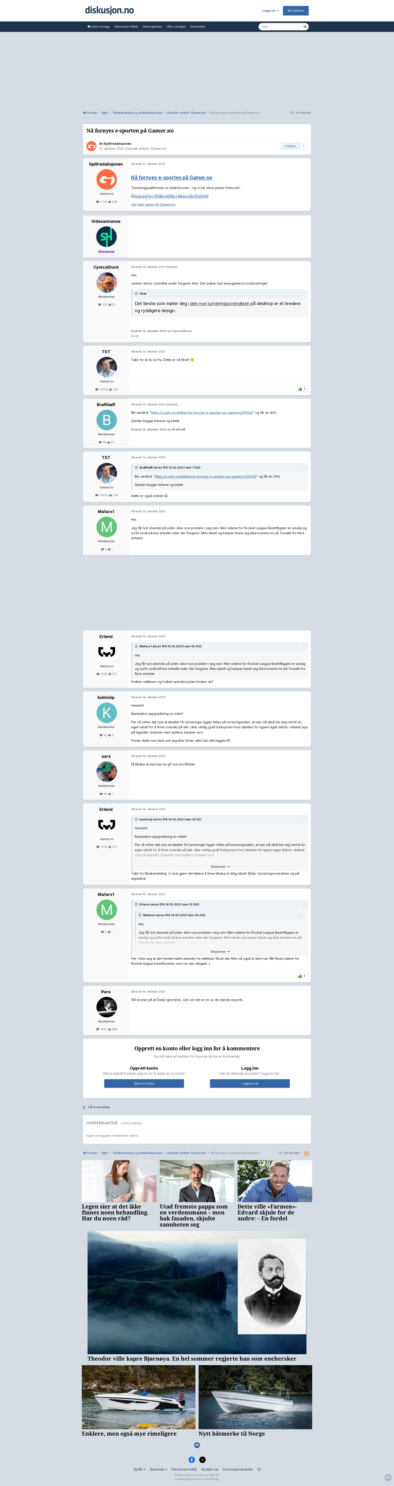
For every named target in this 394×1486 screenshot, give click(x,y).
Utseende (157, 1469)
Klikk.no (214, 1475)
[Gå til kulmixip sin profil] (106, 713)
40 (105, 794)
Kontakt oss (210, 1469)
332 (105, 304)
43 (105, 735)
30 (104, 442)
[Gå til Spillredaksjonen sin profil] (91, 146)
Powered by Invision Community (197, 1479)
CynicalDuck (106, 267)
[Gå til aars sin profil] (106, 771)
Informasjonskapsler (238, 1469)
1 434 (103, 674)
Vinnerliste (197, 26)
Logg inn (269, 10)
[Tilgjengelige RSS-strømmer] (306, 1153)
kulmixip (106, 697)
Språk (138, 1469)
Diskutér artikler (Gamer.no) (146, 148)
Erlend (106, 636)
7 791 (103, 201)
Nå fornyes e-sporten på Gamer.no (171, 177)
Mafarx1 (106, 511)
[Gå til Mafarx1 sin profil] (106, 527)
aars (106, 756)
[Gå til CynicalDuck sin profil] (106, 282)
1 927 (103, 1029)
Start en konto (144, 1083)
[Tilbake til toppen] (197, 1445)
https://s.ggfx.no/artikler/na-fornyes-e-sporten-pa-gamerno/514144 (202, 413)
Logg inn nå (250, 1083)
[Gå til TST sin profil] (106, 367)
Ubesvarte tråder (126, 26)
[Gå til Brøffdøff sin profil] (106, 420)
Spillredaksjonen (117, 143)
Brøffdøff (106, 404)
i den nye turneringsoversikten (218, 303)
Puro (106, 991)
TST (106, 351)
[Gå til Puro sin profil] (106, 1007)
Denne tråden (288, 26)
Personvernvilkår (184, 1469)
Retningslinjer (152, 26)
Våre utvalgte (176, 26)
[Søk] (305, 26)
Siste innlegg (100, 26)
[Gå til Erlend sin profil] (106, 652)
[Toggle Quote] (137, 293)
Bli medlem (296, 10)
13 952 (103, 389)
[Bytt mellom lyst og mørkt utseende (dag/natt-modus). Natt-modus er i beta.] (259, 1469)
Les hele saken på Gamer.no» (153, 204)
